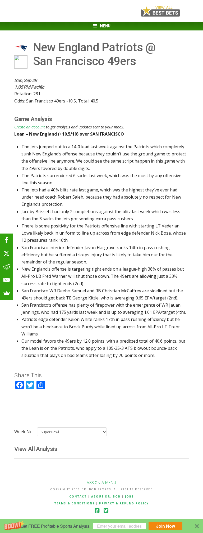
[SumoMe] (6, 293)
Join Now (165, 526)
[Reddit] (6, 266)
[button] (101, 526)
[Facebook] (97, 510)
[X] (6, 253)
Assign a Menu (101, 483)
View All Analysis (35, 448)
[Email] (6, 279)
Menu (105, 26)
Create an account (29, 126)
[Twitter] (106, 510)
